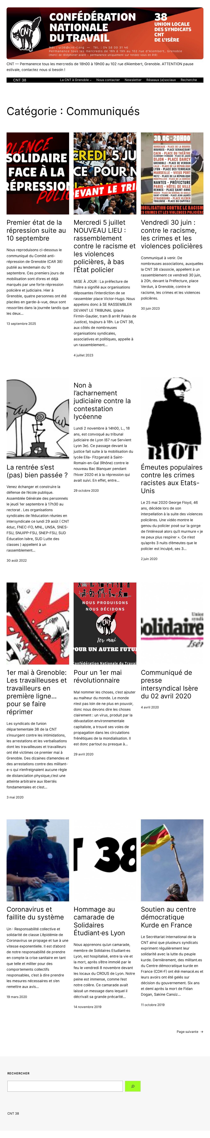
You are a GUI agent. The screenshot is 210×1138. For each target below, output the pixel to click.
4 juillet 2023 (83, 355)
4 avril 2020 (150, 707)
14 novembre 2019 (88, 1007)
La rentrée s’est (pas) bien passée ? (37, 471)
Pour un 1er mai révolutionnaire (98, 676)
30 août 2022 (17, 560)
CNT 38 (19, 80)
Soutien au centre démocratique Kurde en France (168, 917)
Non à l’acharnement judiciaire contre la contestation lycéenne (102, 401)
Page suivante (190, 1032)
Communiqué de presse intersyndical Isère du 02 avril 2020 (169, 684)
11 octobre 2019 (153, 1005)
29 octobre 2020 (86, 491)
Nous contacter (108, 80)
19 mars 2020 (17, 997)
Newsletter (133, 80)
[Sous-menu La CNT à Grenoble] (90, 80)
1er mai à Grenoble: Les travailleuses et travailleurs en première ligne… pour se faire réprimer (37, 692)
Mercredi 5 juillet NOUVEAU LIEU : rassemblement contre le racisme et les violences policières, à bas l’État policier (105, 246)
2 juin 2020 (149, 559)
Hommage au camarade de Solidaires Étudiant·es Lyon (99, 921)
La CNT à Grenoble (74, 80)
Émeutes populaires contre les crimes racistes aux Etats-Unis (172, 479)
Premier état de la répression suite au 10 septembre (36, 230)
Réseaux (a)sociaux (161, 80)
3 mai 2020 (15, 797)
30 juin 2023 (150, 308)
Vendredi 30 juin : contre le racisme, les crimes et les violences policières (172, 234)
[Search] (133, 1086)
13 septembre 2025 (21, 324)
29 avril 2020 (84, 754)
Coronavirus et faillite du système (35, 913)
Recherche (189, 80)
